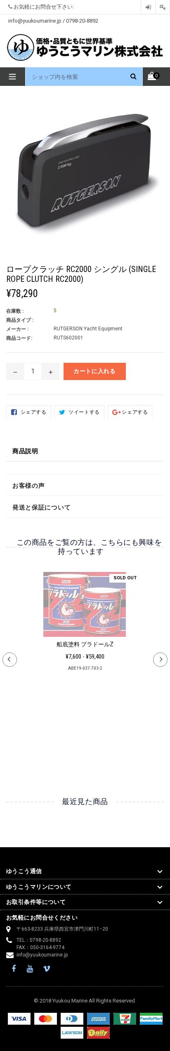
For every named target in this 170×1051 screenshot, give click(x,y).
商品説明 (25, 451)
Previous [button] (9, 659)
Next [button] (160, 659)
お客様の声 (28, 485)
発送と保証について (41, 507)
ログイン (148, 7)
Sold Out (125, 578)
